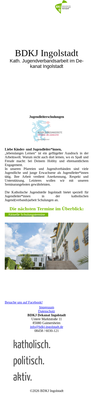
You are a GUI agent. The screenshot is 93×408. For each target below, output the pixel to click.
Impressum (46, 307)
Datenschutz (46, 311)
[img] (62, 7)
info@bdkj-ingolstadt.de (46, 327)
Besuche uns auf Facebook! (24, 302)
